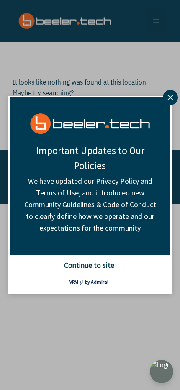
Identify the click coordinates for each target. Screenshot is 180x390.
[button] (161, 371)
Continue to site (89, 265)
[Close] (170, 97)
